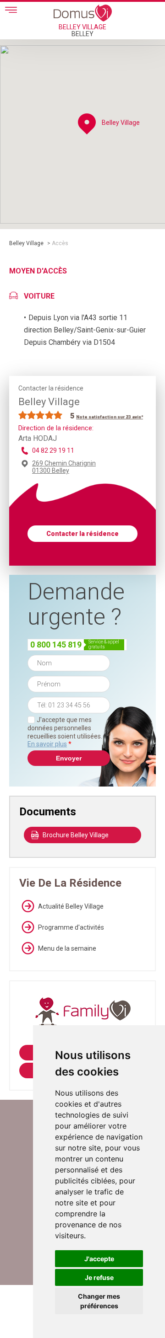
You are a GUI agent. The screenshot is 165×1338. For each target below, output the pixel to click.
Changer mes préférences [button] (99, 1301)
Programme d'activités (71, 927)
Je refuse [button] (99, 1277)
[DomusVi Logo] (82, 13)
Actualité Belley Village (71, 906)
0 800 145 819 (56, 644)
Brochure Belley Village (76, 835)
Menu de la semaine (67, 948)
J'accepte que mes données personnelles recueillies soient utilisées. (65, 732)
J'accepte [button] (99, 1259)
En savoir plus (47, 744)
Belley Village (26, 243)
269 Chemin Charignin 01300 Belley (64, 467)
